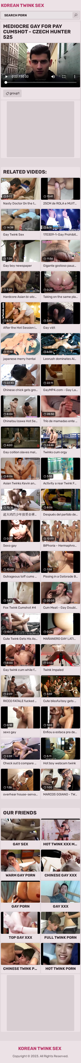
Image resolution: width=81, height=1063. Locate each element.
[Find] (75, 15)
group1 (14, 93)
